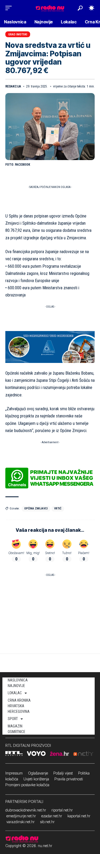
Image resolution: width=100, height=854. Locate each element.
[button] (9, 8)
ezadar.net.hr (51, 816)
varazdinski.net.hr (20, 821)
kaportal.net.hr (78, 816)
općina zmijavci (36, 508)
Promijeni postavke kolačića (27, 784)
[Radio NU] (49, 7)
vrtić (57, 508)
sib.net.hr (47, 821)
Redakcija (13, 86)
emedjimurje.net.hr (21, 816)
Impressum (14, 773)
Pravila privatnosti (68, 779)
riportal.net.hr (62, 810)
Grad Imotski (17, 34)
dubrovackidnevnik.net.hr (25, 810)
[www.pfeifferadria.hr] (50, 346)
